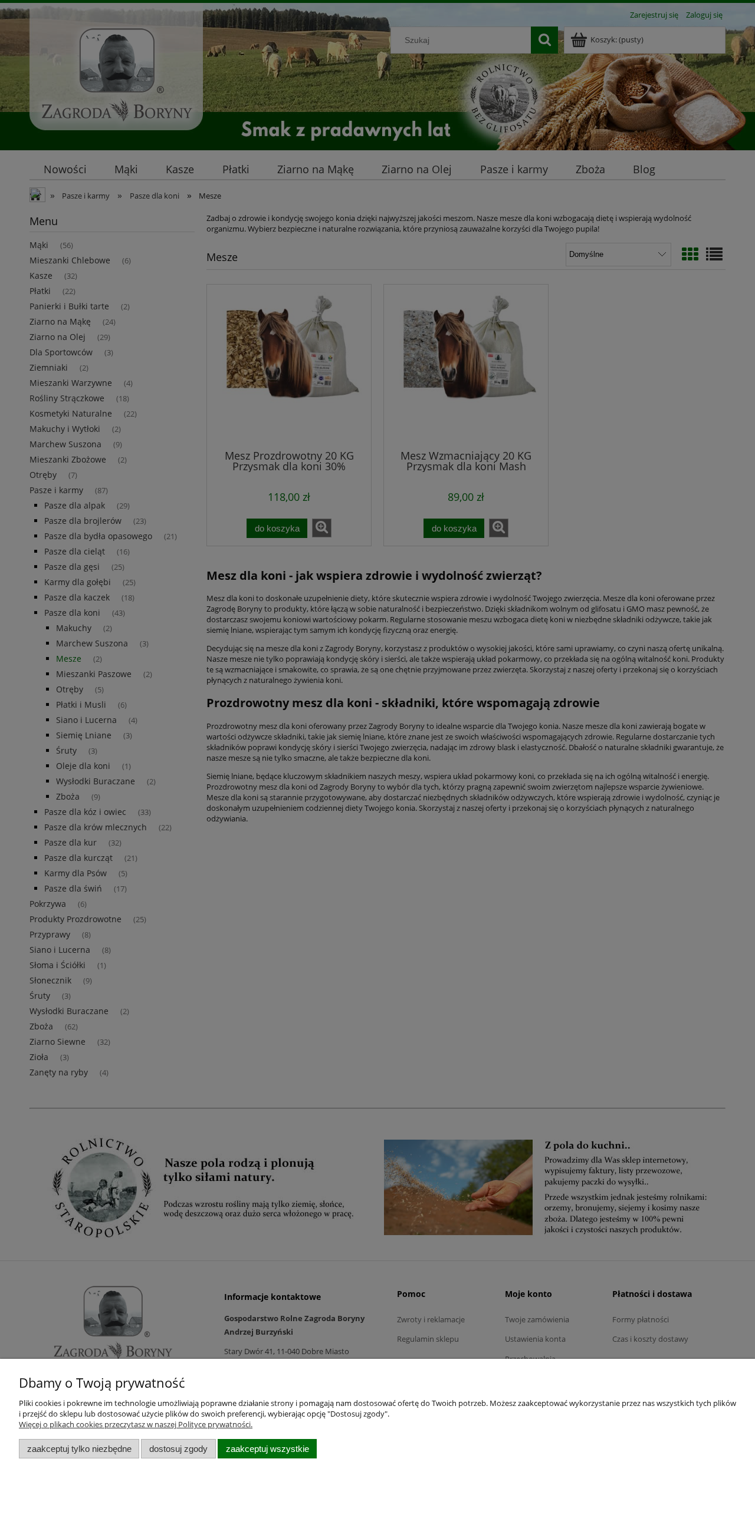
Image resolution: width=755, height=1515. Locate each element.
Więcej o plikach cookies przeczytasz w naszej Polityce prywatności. (135, 1424)
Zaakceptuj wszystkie (267, 1449)
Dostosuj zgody (178, 1449)
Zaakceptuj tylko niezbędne (79, 1449)
